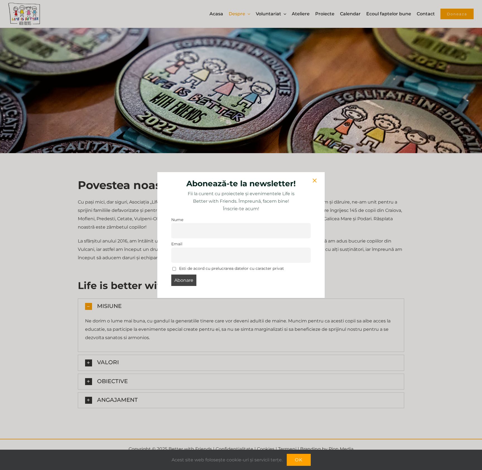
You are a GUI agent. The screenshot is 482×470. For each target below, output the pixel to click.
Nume (177, 219)
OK (299, 459)
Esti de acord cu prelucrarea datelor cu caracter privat (231, 268)
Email (176, 243)
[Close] (314, 181)
